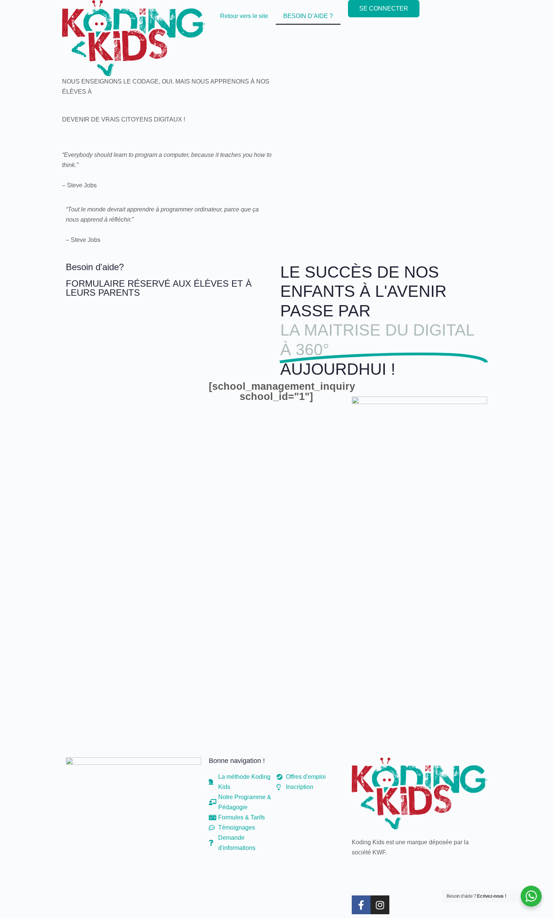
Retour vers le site (244, 16)
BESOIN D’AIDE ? (308, 16)
